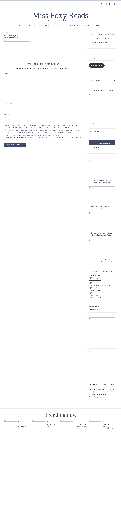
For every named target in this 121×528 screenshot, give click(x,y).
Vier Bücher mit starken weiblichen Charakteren (101, 181)
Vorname (91, 123)
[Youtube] (115, 1)
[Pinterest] (107, 1)
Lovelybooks (107, 45)
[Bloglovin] (112, 1)
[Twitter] (104, 1)
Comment (7, 73)
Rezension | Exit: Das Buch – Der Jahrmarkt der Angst (102, 234)
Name (6, 93)
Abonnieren (96, 65)
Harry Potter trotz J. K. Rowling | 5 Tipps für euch (102, 261)
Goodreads (96, 45)
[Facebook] (102, 1)
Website (7, 114)
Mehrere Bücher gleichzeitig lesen (102, 207)
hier (61, 137)
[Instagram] (110, 1)
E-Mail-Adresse (10, 103)
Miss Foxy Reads (60, 15)
